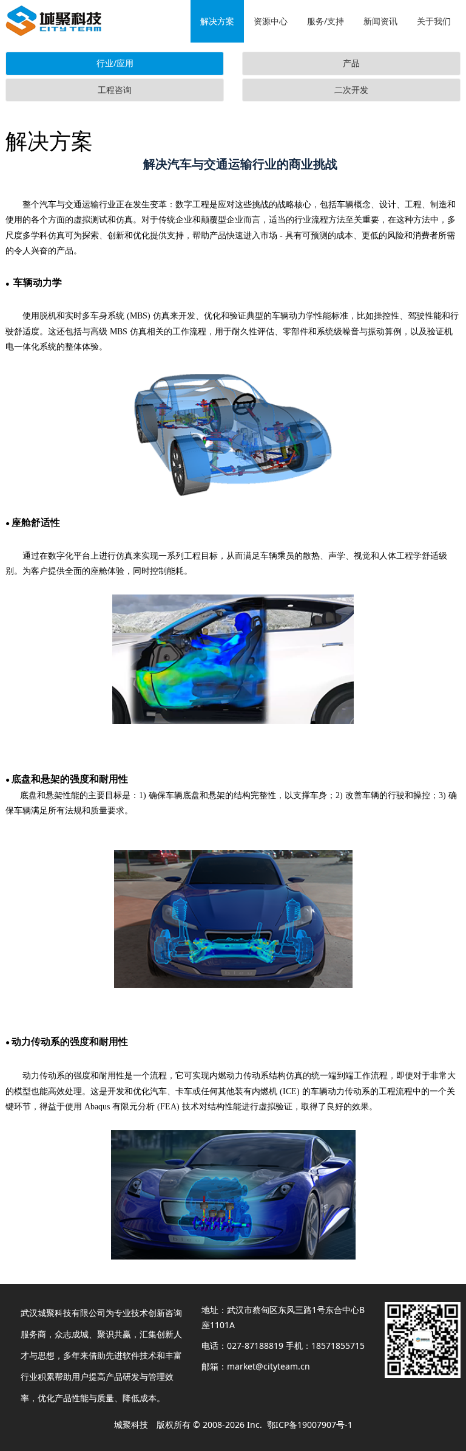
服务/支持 (325, 21)
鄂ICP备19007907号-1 (310, 1424)
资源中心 (271, 21)
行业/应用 (114, 63)
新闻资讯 (380, 21)
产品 (351, 63)
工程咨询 (115, 89)
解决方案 (217, 21)
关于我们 (434, 21)
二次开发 (351, 89)
